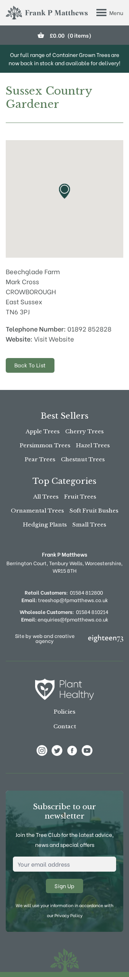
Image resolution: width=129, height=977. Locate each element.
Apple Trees (42, 431)
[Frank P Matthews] (47, 13)
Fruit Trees (80, 496)
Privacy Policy (68, 915)
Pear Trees (40, 459)
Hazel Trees (93, 445)
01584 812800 (86, 592)
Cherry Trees (84, 431)
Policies (64, 711)
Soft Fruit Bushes (94, 510)
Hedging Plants (45, 524)
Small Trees (89, 524)
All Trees (45, 496)
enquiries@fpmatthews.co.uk (64, 619)
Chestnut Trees (83, 459)
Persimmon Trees (45, 445)
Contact (64, 726)
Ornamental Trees (37, 510)
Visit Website (54, 338)
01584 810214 (92, 611)
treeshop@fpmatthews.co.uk (65, 600)
